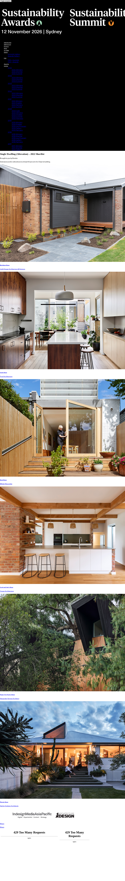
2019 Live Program (19, 126)
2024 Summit (17, 81)
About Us (6, 64)
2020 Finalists (17, 115)
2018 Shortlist (17, 136)
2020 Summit (17, 117)
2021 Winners (17, 101)
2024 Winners (17, 78)
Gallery (6, 52)
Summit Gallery (14, 54)
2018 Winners (17, 134)
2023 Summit (17, 89)
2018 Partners (17, 142)
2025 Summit (17, 74)
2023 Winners (17, 85)
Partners (6, 46)
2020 (10, 109)
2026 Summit (7, 44)
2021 (9, 99)
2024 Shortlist (17, 80)
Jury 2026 (6, 50)
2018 (10, 132)
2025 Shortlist (17, 72)
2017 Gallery (16, 150)
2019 (9, 120)
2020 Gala (16, 111)
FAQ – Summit (13, 60)
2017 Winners (17, 146)
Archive (6, 66)
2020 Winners (17, 113)
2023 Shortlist (17, 87)
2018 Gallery (16, 140)
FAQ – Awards (13, 62)
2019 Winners (17, 122)
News (5, 48)
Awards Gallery (14, 56)
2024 (10, 76)
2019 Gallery (16, 128)
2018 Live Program (19, 138)
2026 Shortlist (7, 42)
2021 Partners (17, 105)
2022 (10, 91)
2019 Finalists (17, 124)
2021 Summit (17, 107)
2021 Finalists (17, 103)
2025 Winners (17, 70)
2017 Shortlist (17, 148)
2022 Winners (17, 93)
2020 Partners (17, 119)
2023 (10, 83)
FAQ (5, 58)
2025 (10, 68)
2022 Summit (17, 97)
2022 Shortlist (17, 95)
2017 (9, 144)
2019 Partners (17, 130)
